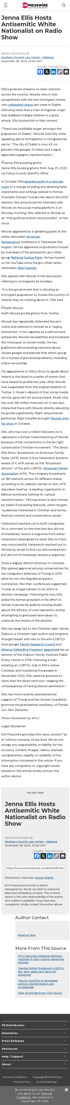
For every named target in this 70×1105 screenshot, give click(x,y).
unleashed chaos (20, 105)
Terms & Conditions (15, 1077)
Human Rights (44, 877)
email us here (27, 935)
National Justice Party (26, 257)
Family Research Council (37, 644)
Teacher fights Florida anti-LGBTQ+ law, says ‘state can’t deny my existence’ (41, 971)
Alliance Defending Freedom (22, 649)
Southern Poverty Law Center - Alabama (27, 57)
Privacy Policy (22, 1081)
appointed (51, 649)
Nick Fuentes (26, 268)
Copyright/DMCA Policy (47, 1077)
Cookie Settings (46, 1081)
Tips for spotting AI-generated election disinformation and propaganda (38, 984)
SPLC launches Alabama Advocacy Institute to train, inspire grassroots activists (41, 959)
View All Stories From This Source (40, 993)
